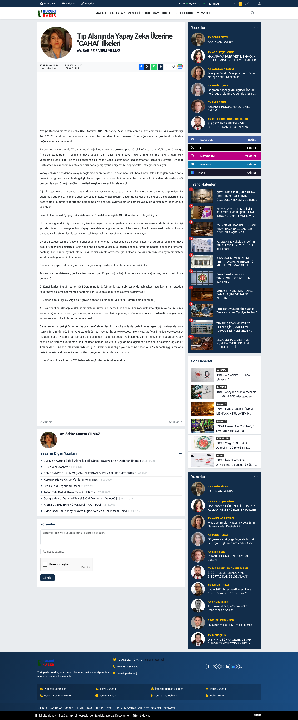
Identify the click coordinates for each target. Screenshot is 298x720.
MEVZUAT (203, 13)
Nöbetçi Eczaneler (55, 688)
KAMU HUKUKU (163, 13)
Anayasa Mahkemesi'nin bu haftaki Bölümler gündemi (236, 394)
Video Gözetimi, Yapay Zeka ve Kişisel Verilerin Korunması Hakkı (86, 511)
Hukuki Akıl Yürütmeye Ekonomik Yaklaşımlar (235, 428)
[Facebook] (208, 666)
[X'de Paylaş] (147, 67)
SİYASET (156, 708)
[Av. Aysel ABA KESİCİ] (198, 72)
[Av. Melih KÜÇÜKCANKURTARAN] (198, 123)
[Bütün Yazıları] (180, 453)
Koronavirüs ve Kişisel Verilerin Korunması (71, 479)
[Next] (234, 666)
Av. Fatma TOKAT (218, 585)
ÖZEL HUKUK (185, 13)
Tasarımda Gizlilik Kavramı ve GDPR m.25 (71, 492)
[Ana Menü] (259, 13)
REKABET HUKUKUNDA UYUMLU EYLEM (229, 108)
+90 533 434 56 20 (127, 666)
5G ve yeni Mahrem (56, 467)
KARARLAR (117, 13)
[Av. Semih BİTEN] (198, 39)
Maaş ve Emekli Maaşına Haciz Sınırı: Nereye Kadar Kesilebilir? (232, 75)
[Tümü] (256, 27)
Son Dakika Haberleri (166, 695)
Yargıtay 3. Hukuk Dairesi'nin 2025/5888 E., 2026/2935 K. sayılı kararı (233, 445)
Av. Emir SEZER (217, 102)
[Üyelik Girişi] (258, 3)
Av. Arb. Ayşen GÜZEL (221, 52)
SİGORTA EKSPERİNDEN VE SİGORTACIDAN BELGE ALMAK (228, 125)
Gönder (47, 577)
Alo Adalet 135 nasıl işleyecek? (233, 377)
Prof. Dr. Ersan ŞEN (221, 620)
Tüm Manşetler (108, 695)
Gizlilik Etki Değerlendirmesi (62, 486)
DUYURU (221, 387)
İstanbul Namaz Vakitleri (169, 688)
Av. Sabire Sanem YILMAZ (98, 51)
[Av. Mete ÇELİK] (198, 639)
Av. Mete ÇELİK (217, 635)
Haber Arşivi (217, 695)
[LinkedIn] (227, 666)
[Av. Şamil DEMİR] (198, 605)
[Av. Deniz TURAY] (198, 89)
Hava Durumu (108, 688)
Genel (220, 455)
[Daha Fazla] (160, 67)
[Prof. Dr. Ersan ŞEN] (198, 622)
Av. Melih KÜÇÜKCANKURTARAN (228, 119)
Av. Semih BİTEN (218, 37)
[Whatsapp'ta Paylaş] (154, 67)
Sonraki (174, 422)
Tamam (257, 715)
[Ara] (252, 13)
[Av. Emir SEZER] (198, 106)
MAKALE (101, 13)
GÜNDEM (221, 370)
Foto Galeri (50, 3)
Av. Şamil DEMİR (218, 601)
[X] (215, 666)
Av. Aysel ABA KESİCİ (221, 68)
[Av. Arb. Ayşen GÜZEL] (198, 56)
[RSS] (240, 666)
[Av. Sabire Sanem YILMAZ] (56, 42)
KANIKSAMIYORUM (221, 41)
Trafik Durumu (218, 688)
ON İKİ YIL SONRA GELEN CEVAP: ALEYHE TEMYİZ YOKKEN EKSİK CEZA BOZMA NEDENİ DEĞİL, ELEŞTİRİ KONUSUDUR (230, 641)
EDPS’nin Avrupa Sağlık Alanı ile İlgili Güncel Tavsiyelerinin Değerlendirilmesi (93, 460)
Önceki (47, 422)
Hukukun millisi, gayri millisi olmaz (230, 624)
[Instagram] (221, 666)
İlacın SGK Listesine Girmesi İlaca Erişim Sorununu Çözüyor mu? (229, 591)
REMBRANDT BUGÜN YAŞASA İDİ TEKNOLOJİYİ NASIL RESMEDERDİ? (89, 473)
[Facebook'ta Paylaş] (141, 67)
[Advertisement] (111, 98)
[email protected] (154, 659)
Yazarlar (89, 3)
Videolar (71, 3)
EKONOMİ (169, 708)
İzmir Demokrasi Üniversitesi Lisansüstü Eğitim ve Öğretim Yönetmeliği (235, 462)
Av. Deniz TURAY (218, 85)
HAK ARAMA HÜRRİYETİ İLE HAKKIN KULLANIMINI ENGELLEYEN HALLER (232, 58)
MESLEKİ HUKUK (139, 13)
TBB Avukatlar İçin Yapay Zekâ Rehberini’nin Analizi (227, 607)
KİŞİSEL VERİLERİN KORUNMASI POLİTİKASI (73, 504)
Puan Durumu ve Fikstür (58, 695)
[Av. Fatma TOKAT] (198, 589)
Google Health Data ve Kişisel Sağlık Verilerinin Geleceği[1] (82, 498)
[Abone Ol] (180, 66)
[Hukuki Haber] (46, 13)
